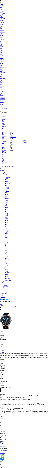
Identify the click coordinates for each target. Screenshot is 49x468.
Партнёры (1, 445)
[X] (3, 299)
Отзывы (3, 350)
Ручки (7, 271)
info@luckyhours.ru (3, 297)
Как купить (1, 443)
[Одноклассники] (1, 299)
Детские (7, 218)
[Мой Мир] (2, 299)
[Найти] (0, 3)
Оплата (3, 351)
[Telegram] (7, 299)
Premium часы (6, 256)
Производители (2, 442)
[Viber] (4, 299)
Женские (7, 197)
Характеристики (4, 349)
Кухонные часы (11, 306)
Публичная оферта (2, 453)
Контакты (1, 444)
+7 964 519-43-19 (2, 116)
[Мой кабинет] (0, 167)
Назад (4, 172)
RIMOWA (8, 306)
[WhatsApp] (5, 299)
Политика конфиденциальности (4, 450)
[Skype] (6, 299)
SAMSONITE (5, 306)
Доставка (3, 352)
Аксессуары (6, 269)
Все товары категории (3, 435)
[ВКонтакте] (0, 299)
